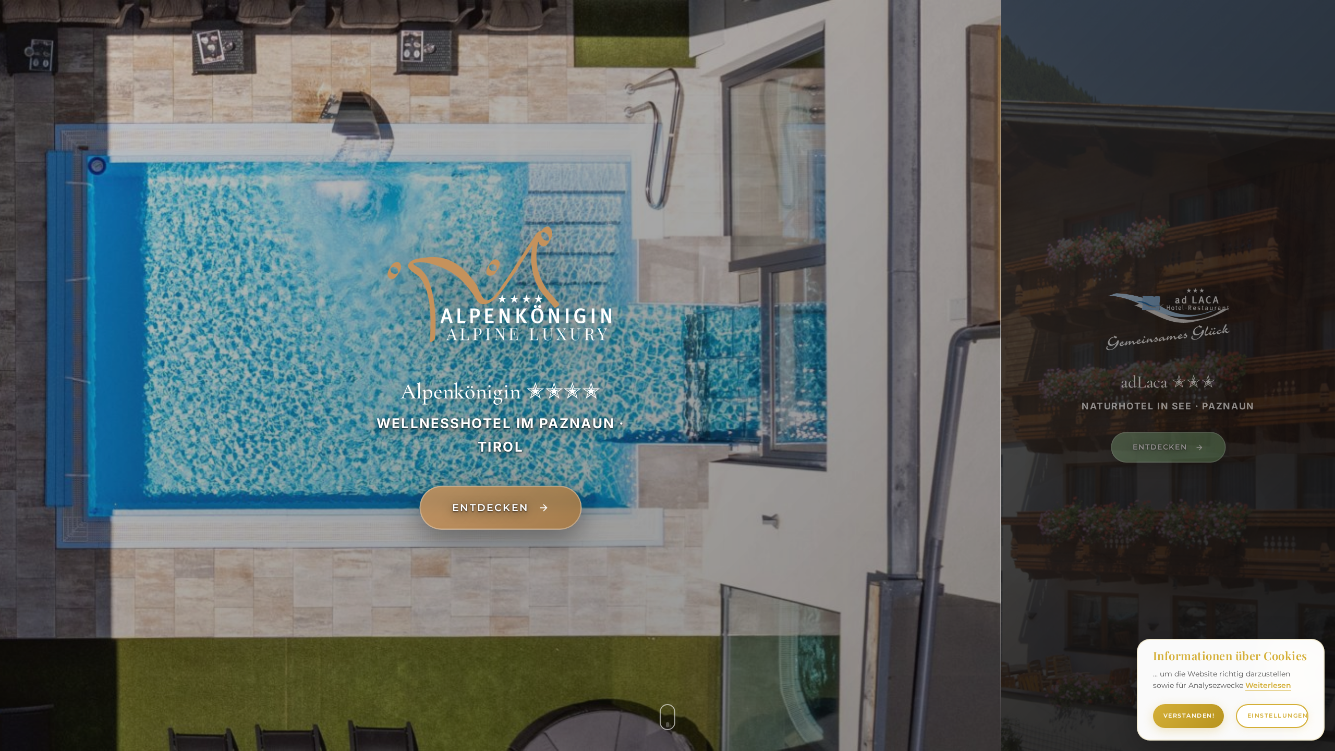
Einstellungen (1277, 715)
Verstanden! (1189, 715)
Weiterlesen (1268, 685)
